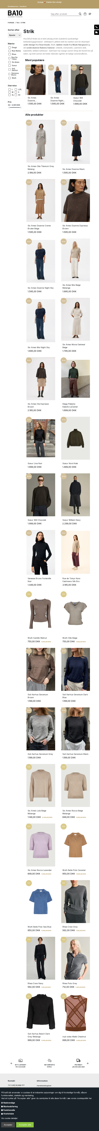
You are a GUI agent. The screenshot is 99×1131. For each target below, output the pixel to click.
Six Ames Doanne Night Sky (56, 99)
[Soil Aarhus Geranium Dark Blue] (75, 669)
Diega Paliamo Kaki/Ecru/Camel (70, 405)
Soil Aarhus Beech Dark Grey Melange (39, 1035)
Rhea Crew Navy (35, 983)
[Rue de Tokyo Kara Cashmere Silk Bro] (75, 552)
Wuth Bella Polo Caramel (73, 870)
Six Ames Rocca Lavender (40, 870)
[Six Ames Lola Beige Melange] (40, 785)
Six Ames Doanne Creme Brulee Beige (39, 227)
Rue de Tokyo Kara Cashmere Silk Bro (71, 580)
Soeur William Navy (71, 520)
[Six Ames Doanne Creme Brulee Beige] (40, 200)
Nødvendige (9, 1103)
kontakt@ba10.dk (14, 1087)
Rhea (14, 54)
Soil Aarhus (15, 69)
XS (19, 95)
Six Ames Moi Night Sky (39, 347)
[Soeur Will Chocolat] (81, 94)
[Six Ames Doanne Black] (75, 142)
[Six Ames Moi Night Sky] (40, 320)
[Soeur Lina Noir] (40, 437)
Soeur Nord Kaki (70, 463)
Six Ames (15, 62)
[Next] (90, 86)
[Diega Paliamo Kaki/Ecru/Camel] (75, 378)
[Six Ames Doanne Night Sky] (58, 94)
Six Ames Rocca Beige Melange (72, 812)
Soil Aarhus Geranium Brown (38, 696)
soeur (14, 65)
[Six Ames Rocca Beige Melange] (75, 785)
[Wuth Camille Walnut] (40, 612)
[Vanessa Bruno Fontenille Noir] (40, 552)
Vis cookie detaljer (9, 1118)
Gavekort (23, 6)
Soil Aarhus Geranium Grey (40, 754)
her (90, 1098)
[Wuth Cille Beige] (75, 612)
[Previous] (27, 86)
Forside (11, 23)
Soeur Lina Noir (35, 463)
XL (13, 95)
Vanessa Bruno (15, 74)
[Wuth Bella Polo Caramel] (75, 844)
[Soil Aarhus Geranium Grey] (40, 728)
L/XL (20, 89)
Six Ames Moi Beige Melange (71, 286)
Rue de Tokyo (14, 58)
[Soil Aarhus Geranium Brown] (40, 669)
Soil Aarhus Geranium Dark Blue (75, 696)
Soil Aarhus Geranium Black (75, 754)
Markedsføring (10, 1106)
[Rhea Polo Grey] (75, 958)
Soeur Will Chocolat (78, 99)
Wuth (14, 78)
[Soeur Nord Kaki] (75, 438)
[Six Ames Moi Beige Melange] (75, 259)
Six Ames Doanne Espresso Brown (35, 99)
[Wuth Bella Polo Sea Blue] (40, 901)
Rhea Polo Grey (69, 983)
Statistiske (8, 1113)
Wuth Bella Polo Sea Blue (39, 927)
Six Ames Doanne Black (73, 169)
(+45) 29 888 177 (18, 1085)
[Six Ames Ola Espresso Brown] (40, 378)
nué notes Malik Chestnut (74, 1036)
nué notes (16, 51)
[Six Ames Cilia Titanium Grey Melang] (40, 141)
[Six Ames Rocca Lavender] (40, 844)
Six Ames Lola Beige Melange (37, 812)
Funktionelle (9, 1110)
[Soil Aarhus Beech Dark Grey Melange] (40, 1011)
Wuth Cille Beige (69, 638)
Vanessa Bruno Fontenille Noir (39, 580)
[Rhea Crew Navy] (40, 958)
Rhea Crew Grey (70, 927)
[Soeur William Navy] (75, 494)
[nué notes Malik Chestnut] (75, 1012)
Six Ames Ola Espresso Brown (38, 405)
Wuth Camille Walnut (37, 638)
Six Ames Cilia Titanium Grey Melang (41, 167)
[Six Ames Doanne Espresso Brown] (35, 94)
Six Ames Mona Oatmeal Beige (73, 346)
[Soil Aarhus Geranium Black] (75, 728)
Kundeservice (13, 6)
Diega (14, 47)
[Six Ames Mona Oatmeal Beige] (75, 319)
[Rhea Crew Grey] (75, 901)
